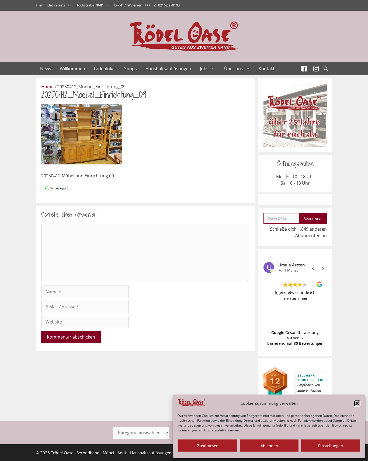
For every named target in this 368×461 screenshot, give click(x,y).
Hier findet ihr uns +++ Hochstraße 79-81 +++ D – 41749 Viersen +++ (93, 5)
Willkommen (72, 69)
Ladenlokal (105, 69)
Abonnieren (313, 218)
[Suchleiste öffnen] (325, 68)
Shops (130, 69)
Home (47, 87)
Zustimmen (207, 445)
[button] (357, 403)
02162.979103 (169, 5)
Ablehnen (269, 445)
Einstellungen (330, 445)
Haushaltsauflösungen (168, 69)
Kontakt (267, 69)
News (45, 69)
